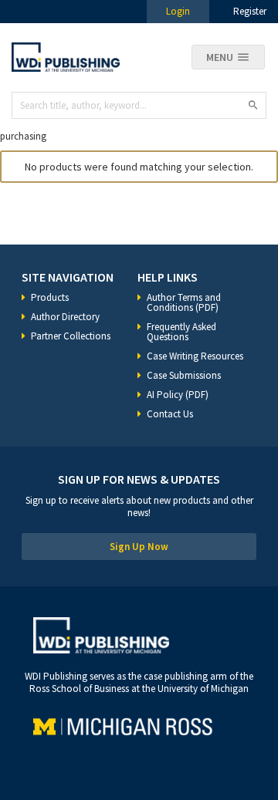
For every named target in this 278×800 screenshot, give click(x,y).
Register (249, 11)
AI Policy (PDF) (177, 394)
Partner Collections (70, 336)
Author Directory (65, 316)
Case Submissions (184, 375)
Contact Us (170, 413)
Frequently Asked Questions (181, 331)
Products (50, 297)
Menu (219, 57)
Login (178, 11)
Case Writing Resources (195, 356)
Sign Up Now (139, 546)
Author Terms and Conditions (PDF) (184, 302)
